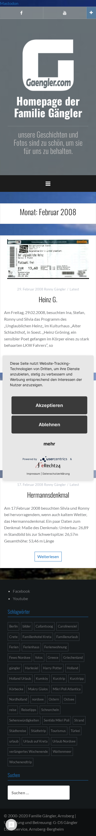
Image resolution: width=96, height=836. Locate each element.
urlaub (13, 741)
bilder (27, 626)
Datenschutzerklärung (56, 473)
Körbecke (16, 689)
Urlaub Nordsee (64, 741)
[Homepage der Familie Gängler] (48, 64)
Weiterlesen (48, 556)
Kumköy (42, 678)
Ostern (54, 699)
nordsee (38, 699)
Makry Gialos (38, 689)
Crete (13, 637)
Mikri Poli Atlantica (67, 689)
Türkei (75, 731)
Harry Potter (52, 668)
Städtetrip (38, 731)
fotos (39, 657)
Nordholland (18, 699)
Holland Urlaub (20, 678)
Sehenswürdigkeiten (24, 720)
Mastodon (9, 3)
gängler (14, 668)
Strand (79, 720)
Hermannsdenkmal (48, 495)
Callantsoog (44, 626)
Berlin (13, 626)
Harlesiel (31, 668)
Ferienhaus (31, 647)
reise (12, 710)
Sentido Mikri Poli (56, 720)
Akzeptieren (49, 405)
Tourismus (58, 731)
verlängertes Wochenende (28, 751)
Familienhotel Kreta (37, 637)
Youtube (20, 598)
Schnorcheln (50, 710)
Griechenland (73, 657)
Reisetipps (28, 710)
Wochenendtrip (20, 762)
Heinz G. (48, 299)
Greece (53, 657)
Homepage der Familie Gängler (48, 106)
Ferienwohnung (55, 647)
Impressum (33, 473)
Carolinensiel (67, 626)
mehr (49, 443)
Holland (72, 668)
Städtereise (17, 731)
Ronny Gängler (55, 289)
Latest (74, 289)
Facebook (21, 591)
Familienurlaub (67, 637)
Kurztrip (59, 678)
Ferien (13, 647)
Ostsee (69, 699)
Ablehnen (49, 424)
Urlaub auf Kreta (35, 741)
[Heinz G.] (48, 258)
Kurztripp (77, 678)
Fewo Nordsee (19, 657)
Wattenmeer (62, 751)
